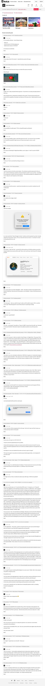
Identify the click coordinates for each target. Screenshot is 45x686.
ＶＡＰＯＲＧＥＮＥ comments (9, 482)
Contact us (31, 680)
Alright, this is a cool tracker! (21, 102)
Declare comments (7, 123)
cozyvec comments (7, 423)
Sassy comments (6, 166)
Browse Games (13, 1)
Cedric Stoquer (18, 636)
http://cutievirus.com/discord (16, 344)
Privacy (30, 682)
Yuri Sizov (22, 64)
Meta (13, 365)
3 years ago (8, 105)
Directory (22, 682)
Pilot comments (6, 591)
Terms (26, 682)
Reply (5, 50)
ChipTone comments (7, 310)
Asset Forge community (8, 365)
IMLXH (19, 482)
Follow (36, 9)
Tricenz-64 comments (7, 193)
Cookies (35, 682)
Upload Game (28, 1)
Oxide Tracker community (8, 102)
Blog (26, 680)
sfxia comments (6, 54)
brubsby (15, 423)
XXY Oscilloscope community (8, 547)
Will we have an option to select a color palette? (36, 365)
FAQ (22, 680)
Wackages (18, 28)
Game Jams (20, 1)
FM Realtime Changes (19, 615)
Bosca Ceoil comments (7, 471)
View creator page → (22, 9)
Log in (36, 1)
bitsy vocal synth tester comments (9, 133)
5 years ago (8, 158)
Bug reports (17, 393)
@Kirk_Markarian (18, 12)
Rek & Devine (15, 591)
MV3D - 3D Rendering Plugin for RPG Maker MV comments (14, 332)
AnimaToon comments (7, 35)
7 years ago (8, 549)
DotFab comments (7, 181)
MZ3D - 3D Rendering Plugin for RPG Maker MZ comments (14, 145)
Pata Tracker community (8, 615)
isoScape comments (7, 203)
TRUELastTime (30, 332)
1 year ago (8, 57)
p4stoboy (15, 203)
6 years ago (8, 396)
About (18, 680)
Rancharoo (30, 28)
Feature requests (18, 365)
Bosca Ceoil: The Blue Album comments (10, 64)
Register (41, 1)
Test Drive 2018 (6, 28)
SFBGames (16, 310)
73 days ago (8, 38)
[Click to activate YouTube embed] (11, 78)
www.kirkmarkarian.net (8, 12)
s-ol (18, 547)
